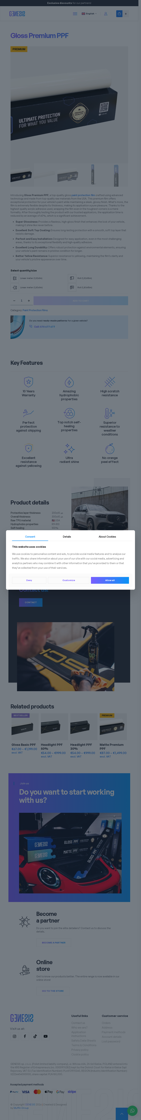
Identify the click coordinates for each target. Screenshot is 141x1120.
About (107, 536)
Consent (30, 536)
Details (67, 536)
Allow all (110, 580)
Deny (29, 580)
